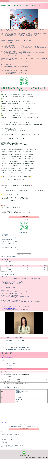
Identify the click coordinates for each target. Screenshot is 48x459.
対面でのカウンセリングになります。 (24, 254)
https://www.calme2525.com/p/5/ (8, 308)
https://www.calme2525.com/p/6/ (8, 365)
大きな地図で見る (3, 422)
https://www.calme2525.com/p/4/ (8, 181)
